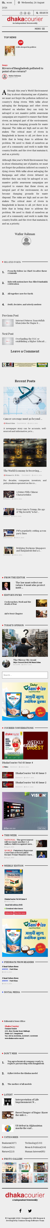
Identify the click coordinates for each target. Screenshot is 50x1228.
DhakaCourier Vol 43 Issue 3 (31, 773)
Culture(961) (8, 1147)
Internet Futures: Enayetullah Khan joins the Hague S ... (30, 321)
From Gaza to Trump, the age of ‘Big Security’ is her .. (30, 510)
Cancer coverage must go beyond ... (22, 418)
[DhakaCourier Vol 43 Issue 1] (25, 1181)
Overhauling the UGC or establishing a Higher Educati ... (31, 340)
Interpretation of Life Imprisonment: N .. (27, 1100)
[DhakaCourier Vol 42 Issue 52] (41, 1181)
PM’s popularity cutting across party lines (31, 532)
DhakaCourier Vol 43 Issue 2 (31, 782)
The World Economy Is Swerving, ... (22, 470)
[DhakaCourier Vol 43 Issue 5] (9, 1170)
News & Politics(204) (35, 1147)
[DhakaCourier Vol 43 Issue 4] (25, 1170)
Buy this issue (20, 913)
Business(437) (9, 1143)
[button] (39, 29)
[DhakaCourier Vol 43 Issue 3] (41, 1170)
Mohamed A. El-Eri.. (12, 475)
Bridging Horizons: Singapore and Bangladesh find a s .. (31, 549)
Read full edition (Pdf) (14, 905)
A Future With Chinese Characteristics (27, 493)
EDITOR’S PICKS (13, 595)
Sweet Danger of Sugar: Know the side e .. (31, 1113)
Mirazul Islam (10, 423)
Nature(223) (8, 1151)
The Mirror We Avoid (24, 660)
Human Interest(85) (35, 1151)
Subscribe (9, 913)
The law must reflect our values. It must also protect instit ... (30, 585)
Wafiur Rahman (15, 76)
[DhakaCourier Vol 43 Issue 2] (9, 1181)
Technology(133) (33, 1143)
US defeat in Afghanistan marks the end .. (28, 1126)
